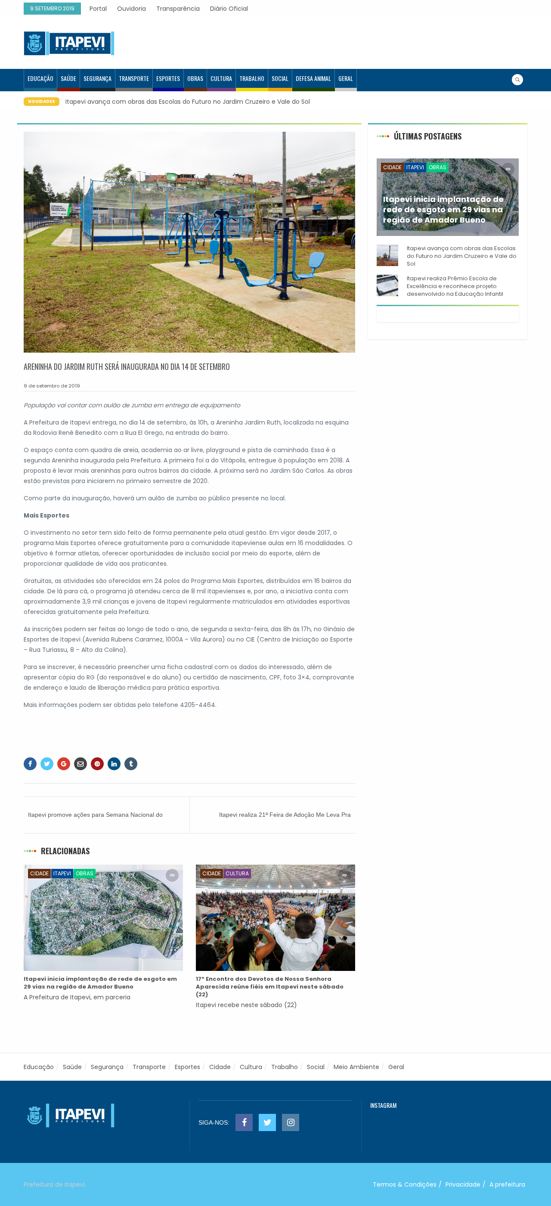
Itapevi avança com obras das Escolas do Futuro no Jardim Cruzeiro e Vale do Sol (178, 101)
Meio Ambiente (356, 1067)
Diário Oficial (229, 8)
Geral (345, 78)
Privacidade (463, 1184)
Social (280, 78)
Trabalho (251, 78)
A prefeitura (507, 1184)
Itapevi (62, 873)
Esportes (168, 78)
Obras (195, 78)
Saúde (68, 78)
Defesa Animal (313, 78)
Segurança (97, 78)
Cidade (39, 873)
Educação (40, 78)
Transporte (134, 78)
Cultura (221, 78)
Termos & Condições (404, 1184)
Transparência (178, 8)
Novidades (41, 101)
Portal (98, 8)
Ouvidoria (131, 8)
